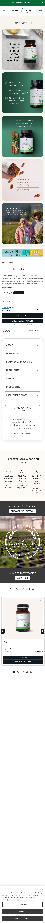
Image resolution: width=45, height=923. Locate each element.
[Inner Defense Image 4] (22, 180)
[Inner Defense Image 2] (22, 92)
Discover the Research (22, 511)
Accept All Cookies (22, 918)
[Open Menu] (3, 11)
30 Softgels (19, 293)
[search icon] (36, 10)
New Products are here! (21, 2)
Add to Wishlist (31, 330)
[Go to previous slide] (3, 631)
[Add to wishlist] (40, 601)
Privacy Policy (13, 900)
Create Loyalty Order (22, 321)
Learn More (22, 578)
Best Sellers (7, 262)
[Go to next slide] (42, 631)
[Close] (42, 889)
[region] (22, 904)
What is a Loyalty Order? (22, 325)
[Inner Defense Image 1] (22, 49)
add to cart (22, 315)
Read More (7, 287)
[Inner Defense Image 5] (22, 223)
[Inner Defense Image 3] (22, 136)
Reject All (22, 912)
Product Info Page (23, 409)
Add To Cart (23, 657)
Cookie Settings (23, 905)
